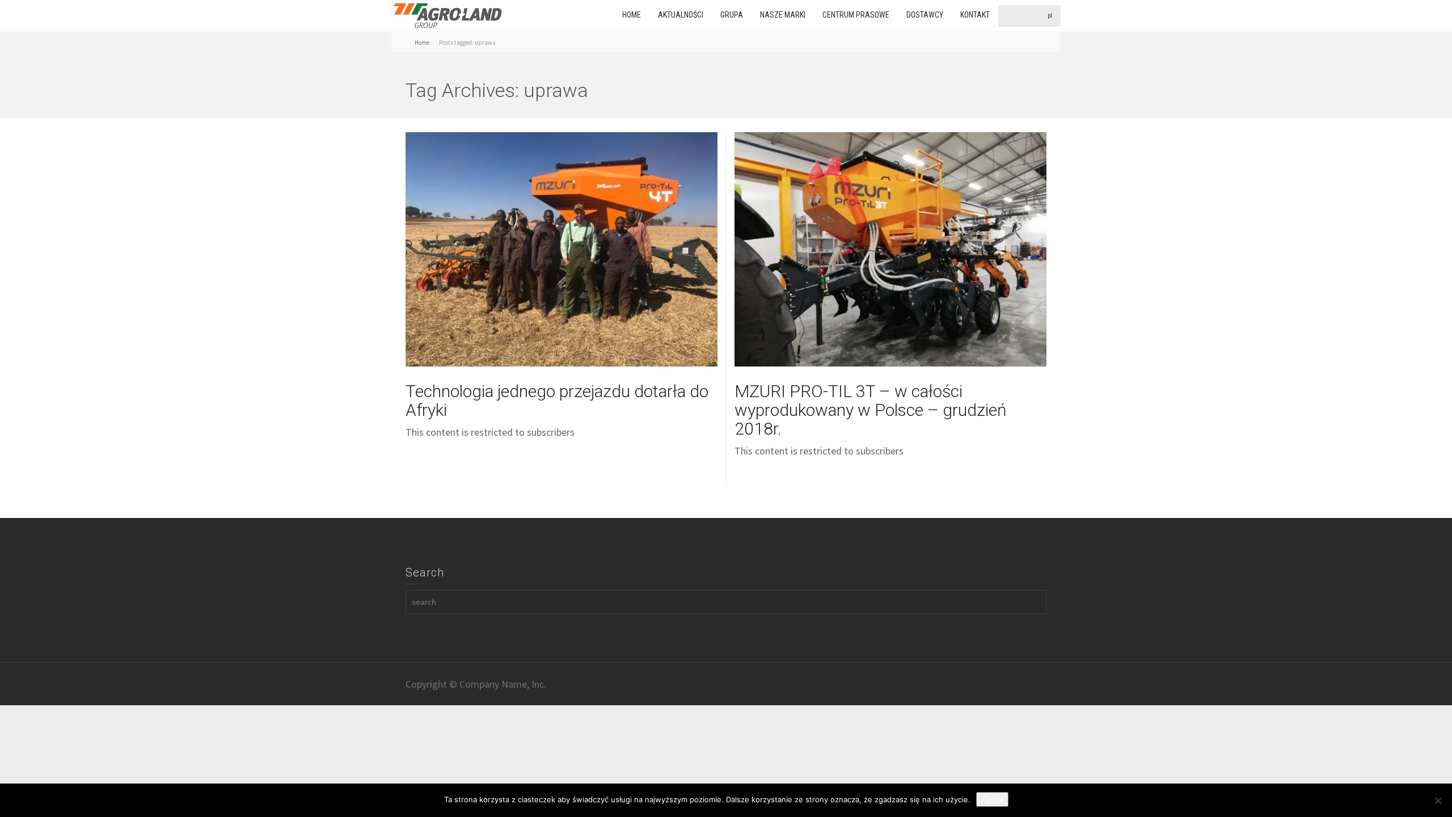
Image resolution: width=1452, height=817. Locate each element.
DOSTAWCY (924, 14)
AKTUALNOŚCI (680, 14)
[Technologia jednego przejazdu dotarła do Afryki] (561, 249)
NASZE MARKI (782, 14)
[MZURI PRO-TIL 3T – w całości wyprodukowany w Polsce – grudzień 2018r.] (890, 249)
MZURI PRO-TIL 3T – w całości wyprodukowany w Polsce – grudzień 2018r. (871, 410)
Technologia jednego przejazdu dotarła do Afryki (557, 400)
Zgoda (992, 799)
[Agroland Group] (448, 14)
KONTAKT (975, 14)
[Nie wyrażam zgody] (1437, 800)
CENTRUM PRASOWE (855, 14)
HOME (631, 14)
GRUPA (731, 14)
